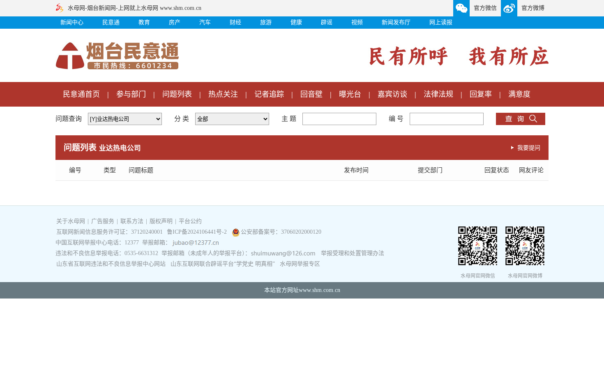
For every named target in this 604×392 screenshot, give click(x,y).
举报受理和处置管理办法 (352, 253)
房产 (174, 22)
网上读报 (440, 22)
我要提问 (528, 147)
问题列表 (177, 94)
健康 (296, 22)
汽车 (205, 22)
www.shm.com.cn (319, 290)
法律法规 (438, 94)
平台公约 (190, 221)
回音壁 (311, 94)
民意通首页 (81, 94)
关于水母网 (71, 221)
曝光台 (350, 94)
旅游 (266, 22)
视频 (357, 22)
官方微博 (532, 8)
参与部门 (131, 94)
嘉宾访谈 (392, 94)
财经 (235, 22)
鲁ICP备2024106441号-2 (197, 232)
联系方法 (131, 221)
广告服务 (102, 221)
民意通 (111, 22)
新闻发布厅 (396, 22)
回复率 (481, 94)
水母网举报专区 (300, 264)
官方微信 (485, 8)
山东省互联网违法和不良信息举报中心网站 (111, 264)
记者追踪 (269, 94)
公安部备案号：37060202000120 (281, 232)
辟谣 (326, 22)
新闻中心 (71, 22)
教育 (144, 22)
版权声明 (161, 221)
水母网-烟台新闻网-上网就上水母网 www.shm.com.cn (134, 8)
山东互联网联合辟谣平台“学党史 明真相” (223, 264)
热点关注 (223, 94)
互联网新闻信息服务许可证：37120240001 (109, 232)
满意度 (519, 94)
